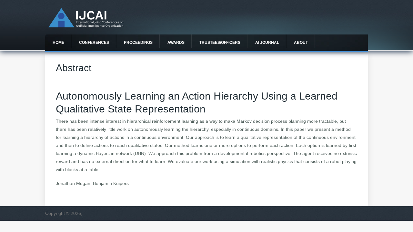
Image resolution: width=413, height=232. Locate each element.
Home (58, 42)
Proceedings (138, 42)
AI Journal (267, 42)
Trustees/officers (219, 42)
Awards (176, 42)
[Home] (85, 25)
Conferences (94, 42)
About (301, 42)
